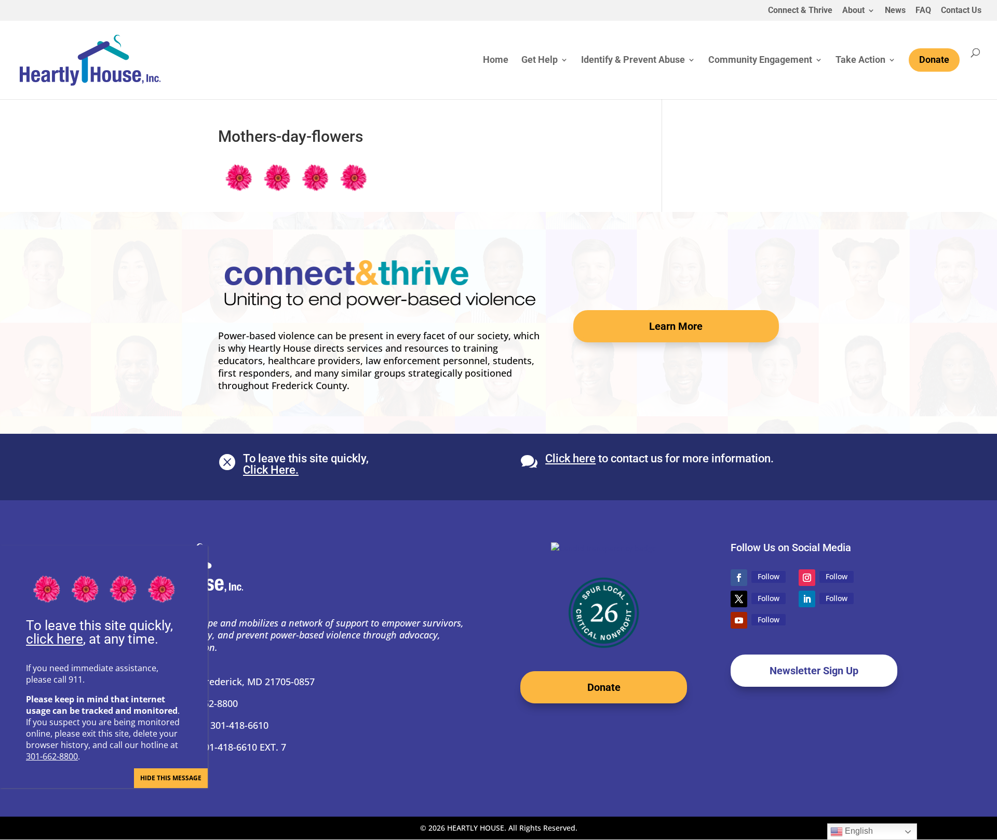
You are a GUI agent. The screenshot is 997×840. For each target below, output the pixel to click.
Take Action (860, 60)
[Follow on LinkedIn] (807, 599)
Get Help (539, 60)
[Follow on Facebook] (739, 577)
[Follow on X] (739, 599)
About (853, 10)
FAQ (923, 10)
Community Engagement (760, 60)
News (895, 10)
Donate (604, 687)
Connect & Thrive (800, 10)
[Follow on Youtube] (739, 620)
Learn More (676, 326)
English (858, 830)
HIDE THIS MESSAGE (170, 778)
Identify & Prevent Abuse (633, 60)
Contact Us (961, 10)
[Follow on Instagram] (807, 577)
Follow (768, 576)
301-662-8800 (52, 756)
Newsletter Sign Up (814, 670)
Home (495, 60)
